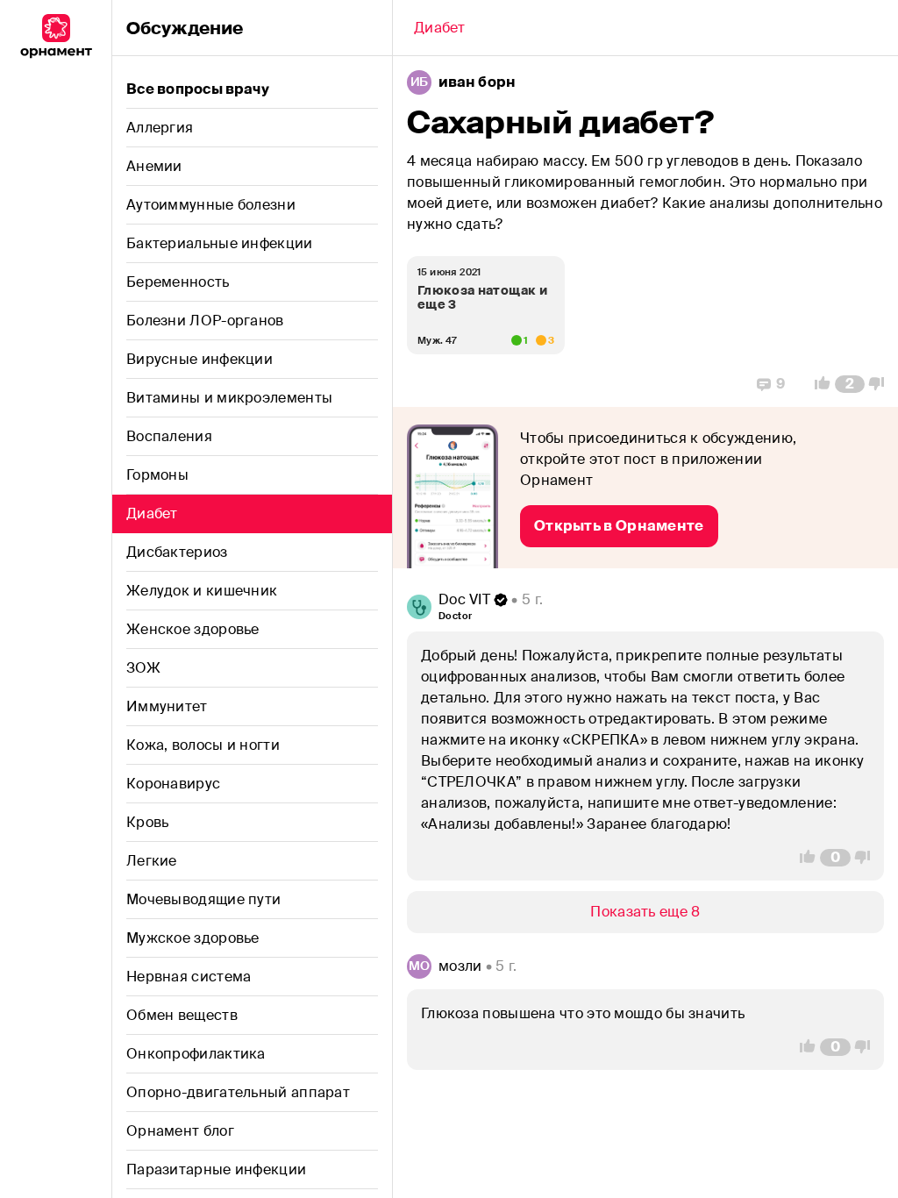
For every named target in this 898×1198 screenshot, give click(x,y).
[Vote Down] (881, 384)
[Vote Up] (817, 384)
